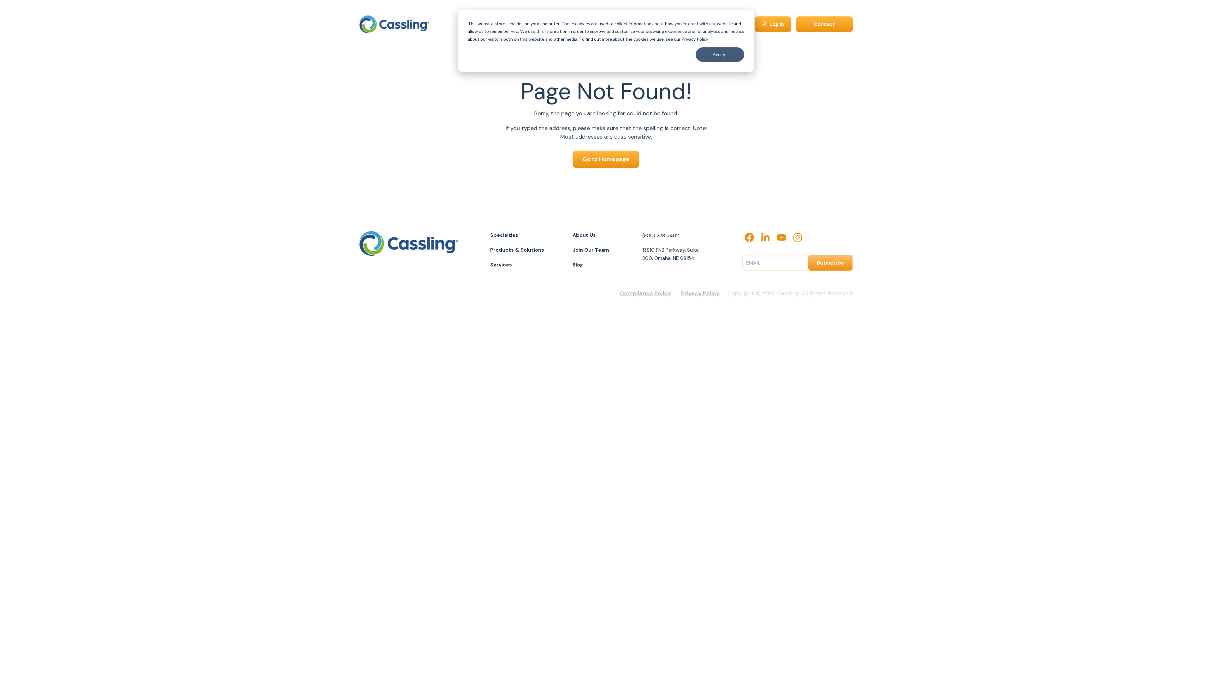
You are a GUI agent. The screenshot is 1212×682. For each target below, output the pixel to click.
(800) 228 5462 (660, 235)
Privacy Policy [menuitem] (700, 293)
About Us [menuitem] (584, 235)
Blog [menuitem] (578, 264)
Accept (720, 54)
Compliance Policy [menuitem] (645, 293)
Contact (824, 24)
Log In (776, 24)
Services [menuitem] (501, 264)
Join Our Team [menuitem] (591, 250)
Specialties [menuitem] (504, 235)
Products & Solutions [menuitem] (517, 250)
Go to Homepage (606, 159)
